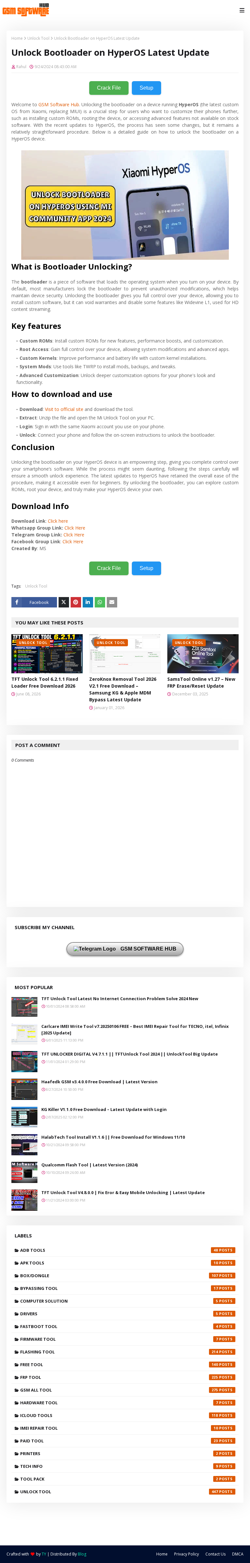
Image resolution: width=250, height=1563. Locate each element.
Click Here (74, 528)
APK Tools (119, 1263)
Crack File (109, 88)
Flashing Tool (119, 1352)
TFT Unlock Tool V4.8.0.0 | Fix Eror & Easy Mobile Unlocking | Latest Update (123, 1192)
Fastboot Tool (119, 1326)
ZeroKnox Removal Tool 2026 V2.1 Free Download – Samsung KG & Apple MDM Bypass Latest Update (122, 689)
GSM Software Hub (58, 104)
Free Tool (119, 1364)
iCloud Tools (119, 1415)
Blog (82, 1554)
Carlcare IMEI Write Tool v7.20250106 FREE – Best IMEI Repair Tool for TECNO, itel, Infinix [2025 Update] (135, 1029)
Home (17, 38)
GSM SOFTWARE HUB (147, 949)
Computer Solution (119, 1301)
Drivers (119, 1314)
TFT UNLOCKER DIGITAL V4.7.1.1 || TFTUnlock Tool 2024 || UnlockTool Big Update (129, 1054)
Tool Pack (119, 1479)
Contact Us (215, 1554)
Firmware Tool (119, 1339)
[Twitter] (64, 602)
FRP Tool (119, 1377)
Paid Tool (119, 1441)
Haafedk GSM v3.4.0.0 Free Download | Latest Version (99, 1082)
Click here (58, 521)
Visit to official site (64, 409)
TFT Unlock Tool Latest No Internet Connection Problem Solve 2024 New (119, 998)
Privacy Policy (186, 1554)
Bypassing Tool (119, 1288)
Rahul (21, 66)
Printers (119, 1453)
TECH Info (119, 1466)
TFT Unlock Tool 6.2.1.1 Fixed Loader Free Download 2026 (44, 682)
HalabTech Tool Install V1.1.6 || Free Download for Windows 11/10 (113, 1137)
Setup (146, 88)
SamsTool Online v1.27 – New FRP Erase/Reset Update (201, 682)
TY (44, 1554)
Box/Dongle (119, 1275)
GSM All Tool (119, 1390)
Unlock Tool (38, 38)
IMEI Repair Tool (119, 1428)
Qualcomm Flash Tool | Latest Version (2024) (89, 1165)
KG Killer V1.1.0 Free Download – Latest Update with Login (104, 1109)
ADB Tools (119, 1250)
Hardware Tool (119, 1403)
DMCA (237, 1554)
